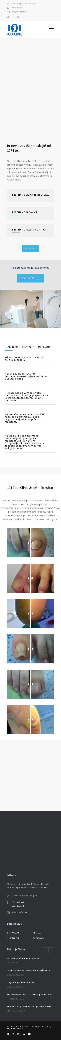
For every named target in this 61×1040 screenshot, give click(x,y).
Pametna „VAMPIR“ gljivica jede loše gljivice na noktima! (30, 970)
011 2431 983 (18, 902)
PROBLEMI (14, 932)
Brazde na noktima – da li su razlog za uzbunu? (29, 994)
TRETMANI (30, 248)
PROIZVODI (38, 938)
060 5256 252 (17, 8)
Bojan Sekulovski (15, 1028)
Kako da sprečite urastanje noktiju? (24, 958)
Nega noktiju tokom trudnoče (20, 982)
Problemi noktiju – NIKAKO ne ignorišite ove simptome (30, 1006)
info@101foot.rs (18, 12)
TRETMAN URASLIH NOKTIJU (29, 229)
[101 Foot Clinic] (28, 30)
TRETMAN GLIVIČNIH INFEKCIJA (30, 194)
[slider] (30, 541)
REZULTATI (15, 938)
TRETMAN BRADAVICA (24, 212)
